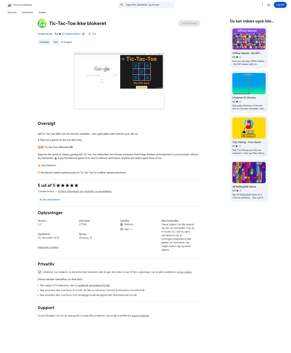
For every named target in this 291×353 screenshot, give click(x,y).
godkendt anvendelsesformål (93, 285)
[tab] (12, 12)
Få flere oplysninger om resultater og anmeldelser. (85, 191)
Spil (56, 42)
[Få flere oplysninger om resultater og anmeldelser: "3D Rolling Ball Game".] (240, 190)
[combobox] (150, 5)
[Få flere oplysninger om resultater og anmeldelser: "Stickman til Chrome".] (240, 101)
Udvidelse (44, 42)
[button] (269, 5)
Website (128, 224)
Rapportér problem (48, 247)
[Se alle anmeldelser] (50, 199)
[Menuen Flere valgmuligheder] (262, 5)
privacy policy (184, 272)
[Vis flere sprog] (91, 238)
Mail (126, 229)
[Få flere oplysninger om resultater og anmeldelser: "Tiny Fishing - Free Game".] (239, 146)
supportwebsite (140, 315)
